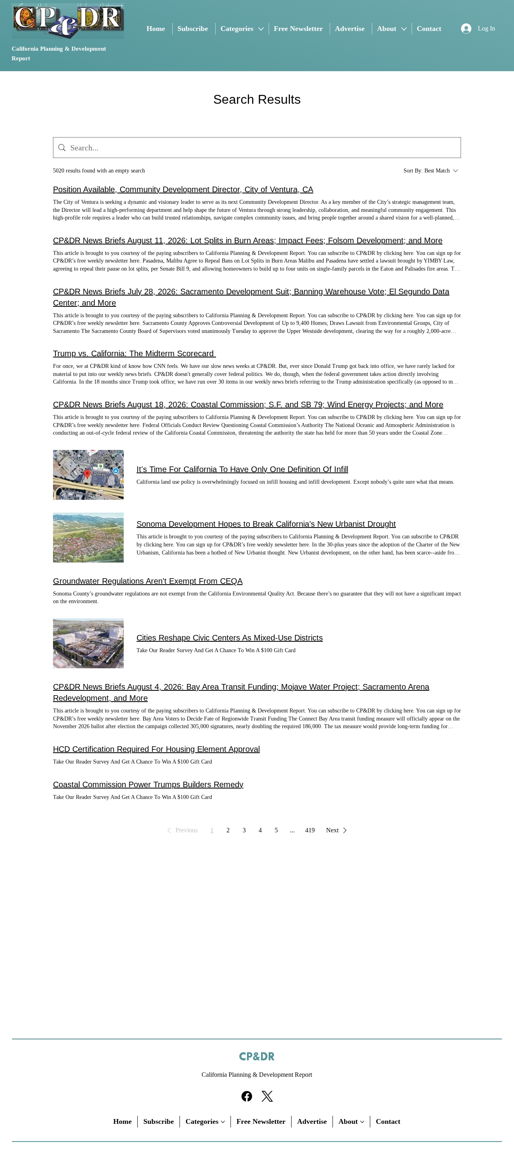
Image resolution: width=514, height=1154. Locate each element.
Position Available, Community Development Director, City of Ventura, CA (183, 189)
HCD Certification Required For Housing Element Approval (156, 749)
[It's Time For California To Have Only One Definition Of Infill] (88, 475)
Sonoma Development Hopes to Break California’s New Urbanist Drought (266, 524)
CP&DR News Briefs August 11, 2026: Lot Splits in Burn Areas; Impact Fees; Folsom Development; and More (248, 240)
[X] (267, 1096)
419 (310, 830)
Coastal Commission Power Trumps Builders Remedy (148, 784)
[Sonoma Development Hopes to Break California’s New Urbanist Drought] (88, 538)
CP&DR (257, 1057)
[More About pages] (404, 29)
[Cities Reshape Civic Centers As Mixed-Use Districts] (88, 643)
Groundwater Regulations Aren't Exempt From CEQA (148, 581)
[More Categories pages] (261, 29)
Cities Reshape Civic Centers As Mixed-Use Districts (230, 637)
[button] (181, 830)
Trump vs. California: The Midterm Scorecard (134, 353)
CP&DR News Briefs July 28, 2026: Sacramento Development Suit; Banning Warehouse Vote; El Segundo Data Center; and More (251, 297)
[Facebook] (247, 1096)
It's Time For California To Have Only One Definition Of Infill (242, 469)
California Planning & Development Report (257, 1074)
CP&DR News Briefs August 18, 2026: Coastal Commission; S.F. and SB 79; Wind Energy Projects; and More (248, 404)
